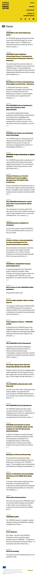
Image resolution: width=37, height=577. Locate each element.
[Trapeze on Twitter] (25, 19)
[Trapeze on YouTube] (33, 19)
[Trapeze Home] (5, 5)
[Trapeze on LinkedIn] (29, 19)
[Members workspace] (21, 19)
